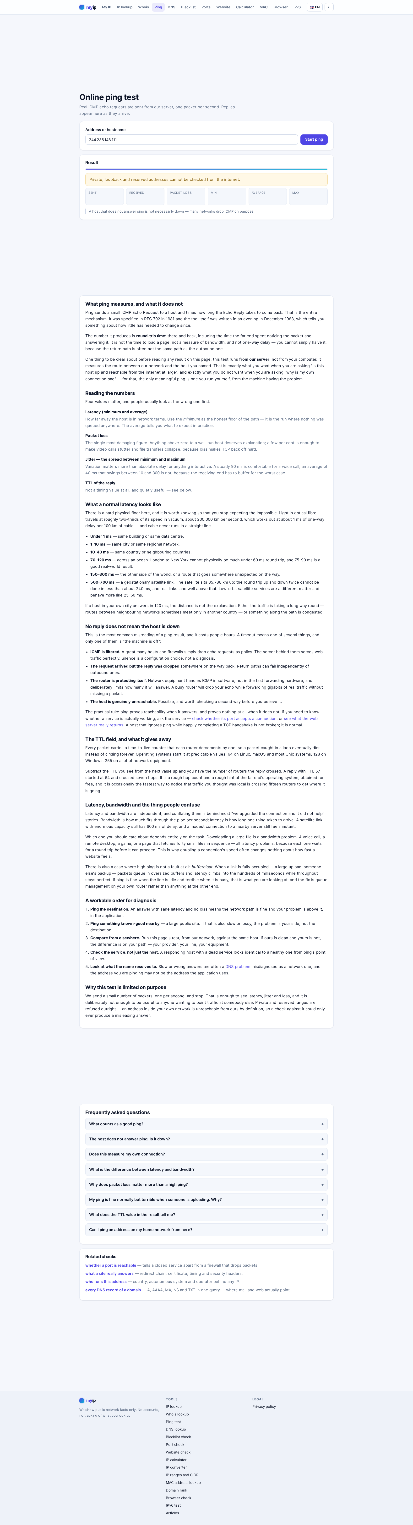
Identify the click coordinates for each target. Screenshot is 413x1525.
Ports (206, 7)
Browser (280, 7)
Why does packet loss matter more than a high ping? (138, 1184)
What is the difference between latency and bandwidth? (142, 1169)
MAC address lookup (183, 1482)
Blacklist (188, 7)
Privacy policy (264, 1406)
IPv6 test (173, 1505)
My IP (106, 7)
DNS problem (237, 966)
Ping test (173, 1422)
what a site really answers (109, 1273)
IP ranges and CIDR (182, 1475)
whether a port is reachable (110, 1265)
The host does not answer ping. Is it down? (129, 1139)
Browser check (178, 1498)
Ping (158, 7)
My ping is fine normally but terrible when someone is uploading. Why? (155, 1199)
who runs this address (106, 1281)
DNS (171, 7)
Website (223, 7)
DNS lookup (176, 1429)
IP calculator (176, 1460)
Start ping (314, 139)
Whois (143, 7)
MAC (264, 7)
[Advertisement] (206, 54)
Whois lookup (177, 1414)
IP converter (176, 1467)
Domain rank (176, 1490)
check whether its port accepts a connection (234, 718)
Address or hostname (105, 129)
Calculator (245, 7)
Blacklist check (178, 1437)
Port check (175, 1444)
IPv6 (297, 7)
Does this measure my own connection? (127, 1154)
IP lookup (124, 7)
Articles (172, 1513)
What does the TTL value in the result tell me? (132, 1214)
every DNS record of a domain (113, 1289)
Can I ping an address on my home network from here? (140, 1229)
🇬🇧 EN (315, 7)
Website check (178, 1452)
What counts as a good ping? (116, 1124)
